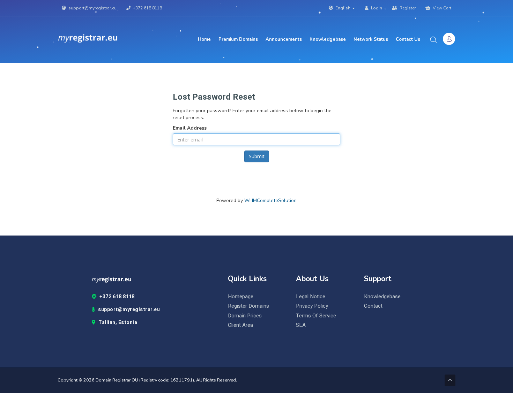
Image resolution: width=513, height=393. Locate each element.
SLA (301, 325)
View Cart (441, 8)
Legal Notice (310, 296)
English (342, 8)
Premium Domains (238, 39)
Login (376, 8)
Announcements (284, 39)
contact (373, 306)
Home (204, 39)
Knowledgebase (328, 39)
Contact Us (408, 39)
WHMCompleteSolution (270, 200)
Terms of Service (316, 315)
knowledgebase (382, 296)
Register (407, 8)
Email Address (190, 128)
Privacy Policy (312, 306)
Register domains (248, 306)
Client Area (240, 325)
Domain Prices (245, 315)
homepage (240, 296)
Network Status (371, 39)
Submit (257, 156)
